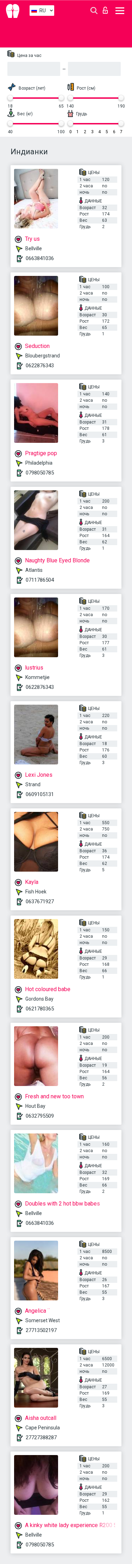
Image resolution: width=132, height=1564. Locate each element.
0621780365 (40, 1009)
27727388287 (41, 1437)
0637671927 (40, 901)
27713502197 (41, 1330)
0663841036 (40, 258)
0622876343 (40, 365)
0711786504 (40, 580)
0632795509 (40, 1116)
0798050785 (40, 473)
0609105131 (40, 794)
